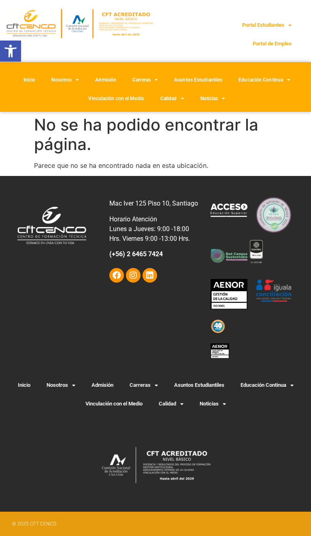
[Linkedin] (150, 275)
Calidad (168, 98)
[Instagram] (133, 275)
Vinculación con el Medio (116, 98)
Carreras (141, 80)
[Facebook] (116, 275)
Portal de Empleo (272, 44)
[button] (10, 51)
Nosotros (61, 80)
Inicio (29, 80)
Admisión (105, 80)
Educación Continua (261, 80)
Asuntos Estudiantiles (198, 80)
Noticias (209, 98)
